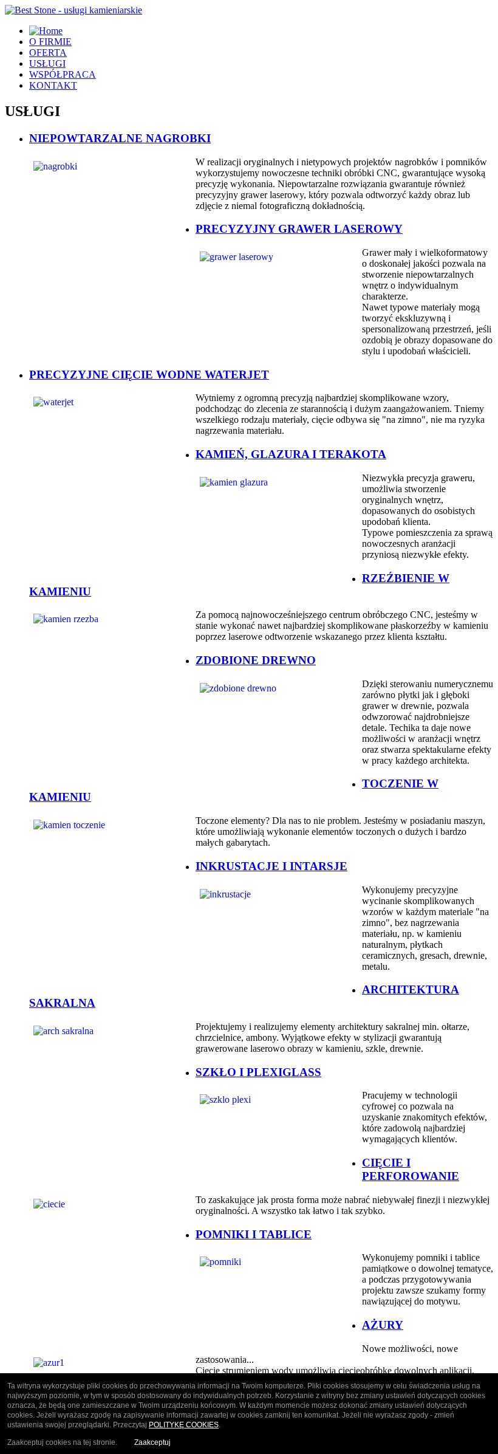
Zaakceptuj (152, 1442)
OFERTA (48, 52)
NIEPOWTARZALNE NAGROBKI (120, 138)
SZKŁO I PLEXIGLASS (258, 1072)
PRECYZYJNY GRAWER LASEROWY (299, 228)
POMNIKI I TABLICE (254, 1234)
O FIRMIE (50, 41)
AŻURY (382, 1325)
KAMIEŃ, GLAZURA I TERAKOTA (291, 454)
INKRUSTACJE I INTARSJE (271, 866)
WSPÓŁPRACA (62, 74)
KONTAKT (53, 85)
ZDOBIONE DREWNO (256, 660)
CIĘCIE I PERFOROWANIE (410, 1169)
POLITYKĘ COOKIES (184, 1425)
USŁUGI (47, 63)
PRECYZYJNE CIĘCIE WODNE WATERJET (149, 374)
